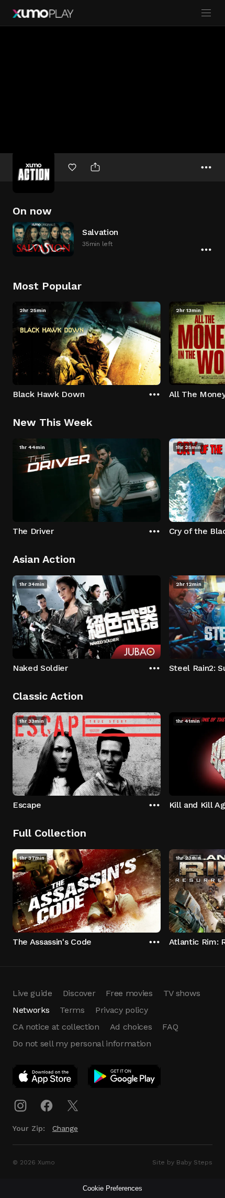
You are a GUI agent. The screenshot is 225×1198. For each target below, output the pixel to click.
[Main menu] (206, 13)
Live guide (32, 993)
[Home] (43, 13)
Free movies (129, 993)
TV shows (181, 993)
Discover (79, 993)
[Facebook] (46, 1106)
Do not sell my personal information (82, 1044)
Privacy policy (121, 1010)
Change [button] (65, 1128)
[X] (73, 1106)
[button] (112, 239)
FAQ (170, 1027)
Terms (72, 1010)
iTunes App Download (45, 1078)
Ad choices (131, 1027)
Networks (31, 1010)
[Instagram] (20, 1106)
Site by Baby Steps (182, 1162)
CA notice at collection (56, 1027)
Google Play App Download (125, 1078)
